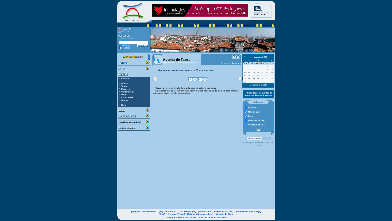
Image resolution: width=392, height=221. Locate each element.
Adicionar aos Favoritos (144, 211)
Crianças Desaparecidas (200, 214)
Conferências (128, 92)
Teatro (124, 86)
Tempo (152, 25)
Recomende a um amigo (248, 211)
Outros (124, 100)
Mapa (163, 25)
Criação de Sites (224, 214)
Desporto (125, 89)
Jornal (175, 25)
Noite (234, 25)
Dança (124, 94)
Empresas (204, 25)
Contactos (267, 25)
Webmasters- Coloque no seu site (216, 211)
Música (124, 83)
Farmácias (188, 25)
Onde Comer (221, 25)
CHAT (162, 214)
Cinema (125, 78)
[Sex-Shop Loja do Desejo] (200, 15)
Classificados (249, 25)
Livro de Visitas (176, 214)
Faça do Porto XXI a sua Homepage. (177, 211)
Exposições (127, 97)
